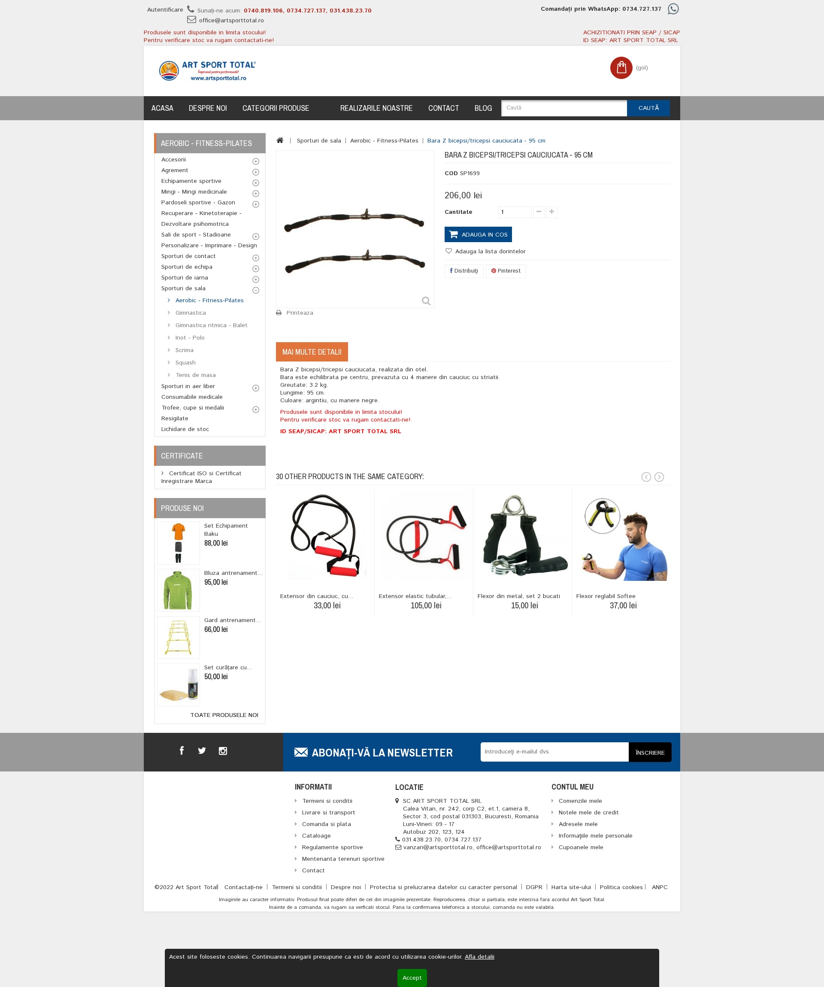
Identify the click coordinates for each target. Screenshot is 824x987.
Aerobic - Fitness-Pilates (208, 300)
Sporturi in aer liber (188, 386)
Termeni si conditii (298, 887)
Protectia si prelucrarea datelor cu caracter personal (444, 887)
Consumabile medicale (192, 397)
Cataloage (316, 836)
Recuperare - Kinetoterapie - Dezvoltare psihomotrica (201, 218)
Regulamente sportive (332, 847)
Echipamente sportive (191, 181)
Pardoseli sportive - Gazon (198, 202)
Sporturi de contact (188, 256)
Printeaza (300, 313)
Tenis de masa (194, 375)
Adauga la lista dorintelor (489, 251)
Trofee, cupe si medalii (192, 408)
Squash (184, 362)
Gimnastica (189, 313)
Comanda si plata (326, 824)
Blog (483, 108)
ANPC (660, 887)
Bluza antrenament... (233, 573)
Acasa (162, 108)
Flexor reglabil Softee (606, 596)
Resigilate (174, 418)
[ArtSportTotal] (207, 71)
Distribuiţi (465, 271)
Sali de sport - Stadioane (196, 235)
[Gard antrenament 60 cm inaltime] (178, 637)
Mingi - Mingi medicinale (194, 192)
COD (451, 173)
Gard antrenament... (232, 620)
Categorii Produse (275, 108)
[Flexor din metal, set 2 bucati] (525, 536)
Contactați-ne (244, 887)
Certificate (182, 455)
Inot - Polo (189, 338)
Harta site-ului (572, 887)
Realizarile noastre (376, 108)
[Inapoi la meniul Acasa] (280, 140)
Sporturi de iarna (184, 277)
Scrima (183, 350)
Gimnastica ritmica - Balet (210, 325)
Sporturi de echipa (186, 267)
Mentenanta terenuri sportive (343, 859)
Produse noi (182, 508)
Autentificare (165, 10)
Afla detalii (479, 957)
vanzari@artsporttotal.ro (438, 847)
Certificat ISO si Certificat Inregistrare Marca (201, 477)
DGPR (535, 887)
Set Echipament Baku (226, 530)
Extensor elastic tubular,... (415, 596)
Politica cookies (621, 887)
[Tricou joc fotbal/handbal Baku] (178, 543)
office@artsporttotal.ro (231, 20)
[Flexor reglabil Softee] (623, 536)
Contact (443, 108)
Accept (412, 978)
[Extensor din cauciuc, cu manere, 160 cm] (327, 536)
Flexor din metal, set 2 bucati (519, 596)
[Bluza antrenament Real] (178, 590)
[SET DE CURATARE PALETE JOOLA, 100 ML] (178, 684)
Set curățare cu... (228, 667)
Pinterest (508, 271)
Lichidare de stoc (185, 429)
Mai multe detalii (312, 351)
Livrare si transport (328, 812)
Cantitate (459, 212)
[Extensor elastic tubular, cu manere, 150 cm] (426, 536)
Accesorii (173, 159)
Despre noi (208, 108)
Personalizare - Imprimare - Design (209, 245)
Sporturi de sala (183, 288)
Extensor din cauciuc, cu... (316, 596)
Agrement (174, 170)
